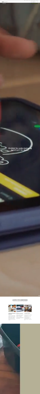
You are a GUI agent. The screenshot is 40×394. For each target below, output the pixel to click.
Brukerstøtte (34, 0)
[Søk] (33, 1)
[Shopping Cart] (37, 1)
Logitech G (27, 0)
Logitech (25, 0)
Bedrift (29, 0)
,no (37, 0)
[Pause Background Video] (39, 295)
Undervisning (32, 0)
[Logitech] (5, 1)
